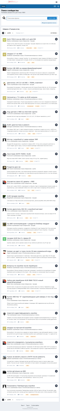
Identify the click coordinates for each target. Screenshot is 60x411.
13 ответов (22, 77)
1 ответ (22, 119)
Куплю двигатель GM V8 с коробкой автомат (25, 209)
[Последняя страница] (13, 33)
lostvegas (9, 126)
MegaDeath (10, 198)
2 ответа (20, 218)
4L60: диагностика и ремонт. (18, 125)
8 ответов (22, 380)
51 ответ (21, 260)
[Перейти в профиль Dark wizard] (4, 167)
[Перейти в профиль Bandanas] (4, 239)
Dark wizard (10, 168)
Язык (22, 405)
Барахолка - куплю (29, 70)
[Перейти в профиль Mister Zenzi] (4, 182)
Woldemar (9, 55)
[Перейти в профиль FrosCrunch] (4, 112)
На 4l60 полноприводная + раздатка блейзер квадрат (28, 224)
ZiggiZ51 (9, 70)
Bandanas (9, 240)
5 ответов (21, 91)
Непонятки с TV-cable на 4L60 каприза (22, 97)
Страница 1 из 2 (19, 33)
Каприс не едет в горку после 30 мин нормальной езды (29, 251)
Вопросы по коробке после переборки (22, 266)
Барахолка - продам (29, 41)
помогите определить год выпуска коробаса (24, 342)
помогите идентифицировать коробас (22, 313)
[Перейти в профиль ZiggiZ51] (4, 69)
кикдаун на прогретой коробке (19, 328)
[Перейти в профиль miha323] (4, 357)
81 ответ (21, 394)
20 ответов (21, 365)
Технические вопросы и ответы (33, 55)
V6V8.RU (9, 225)
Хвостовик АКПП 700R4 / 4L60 (19, 154)
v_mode (9, 373)
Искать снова (52, 18)
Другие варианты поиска (49, 22)
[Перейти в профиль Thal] (4, 314)
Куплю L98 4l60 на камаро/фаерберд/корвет (24, 68)
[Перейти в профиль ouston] (4, 83)
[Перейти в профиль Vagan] (4, 252)
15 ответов (22, 133)
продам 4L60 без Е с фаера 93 (19, 238)
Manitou (9, 41)
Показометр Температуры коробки (21, 386)
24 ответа (21, 48)
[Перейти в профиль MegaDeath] (4, 197)
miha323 (9, 358)
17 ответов (23, 175)
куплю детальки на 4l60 (16, 371)
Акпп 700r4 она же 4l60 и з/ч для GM (21, 39)
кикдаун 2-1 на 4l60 (14, 54)
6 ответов (22, 245)
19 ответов (22, 106)
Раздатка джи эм (13, 167)
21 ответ (22, 148)
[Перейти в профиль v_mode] (4, 372)
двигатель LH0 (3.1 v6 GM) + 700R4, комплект (25, 83)
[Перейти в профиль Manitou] (4, 40)
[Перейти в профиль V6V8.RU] (4, 224)
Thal (8, 315)
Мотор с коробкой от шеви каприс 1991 (22, 139)
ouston (9, 84)
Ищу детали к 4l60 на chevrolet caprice (22, 112)
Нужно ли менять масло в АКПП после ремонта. (26, 357)
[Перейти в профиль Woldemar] (4, 54)
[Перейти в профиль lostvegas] (4, 125)
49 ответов (22, 62)
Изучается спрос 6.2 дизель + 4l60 (20, 181)
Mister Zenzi (10, 183)
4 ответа (21, 322)
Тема (27, 405)
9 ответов (20, 161)
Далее (9, 33)
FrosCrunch (10, 113)
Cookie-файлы (35, 405)
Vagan (8, 253)
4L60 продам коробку (15, 196)
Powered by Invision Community (30, 408)
